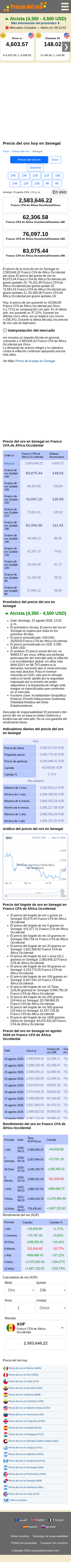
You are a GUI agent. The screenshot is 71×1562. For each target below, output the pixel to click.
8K (57, 183)
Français (57, 1519)
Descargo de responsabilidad (50, 1536)
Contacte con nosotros (54, 1542)
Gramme (35, 167)
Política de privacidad (24, 1542)
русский (50, 1526)
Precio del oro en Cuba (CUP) (24, 1494)
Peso (8, 1300)
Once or (9, 463)
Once (55, 159)
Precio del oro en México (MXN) (25, 1368)
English (39, 1519)
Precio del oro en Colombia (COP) (26, 1401)
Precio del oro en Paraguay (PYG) (26, 1434)
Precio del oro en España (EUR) (25, 1427)
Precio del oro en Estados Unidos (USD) (29, 1408)
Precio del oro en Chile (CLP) (24, 1381)
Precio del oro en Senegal (29, 160)
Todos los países (18, 1500)
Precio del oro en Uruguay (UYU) (26, 1447)
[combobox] (35, 1328)
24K (13, 175)
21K (46, 175)
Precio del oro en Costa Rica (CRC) (27, 1421)
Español (32, 1526)
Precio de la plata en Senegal (35, 361)
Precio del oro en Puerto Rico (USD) (27, 1474)
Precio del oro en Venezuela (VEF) (26, 1414)
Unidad (41, 1300)
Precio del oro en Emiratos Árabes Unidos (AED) (34, 1441)
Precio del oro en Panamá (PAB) (25, 1480)
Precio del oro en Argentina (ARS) (26, 1454)
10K (37, 183)
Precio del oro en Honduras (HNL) (26, 1487)
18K (58, 175)
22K (35, 175)
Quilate (41, 1282)
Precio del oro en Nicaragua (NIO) (26, 1467)
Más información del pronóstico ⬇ (35, 23)
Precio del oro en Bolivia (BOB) (25, 1394)
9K (47, 183)
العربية (23, 1519)
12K (26, 183)
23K (24, 175)
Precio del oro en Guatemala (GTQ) (27, 1461)
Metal (8, 1282)
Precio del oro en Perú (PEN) (23, 1375)
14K (15, 183)
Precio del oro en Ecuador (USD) (25, 1388)
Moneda (10, 1318)
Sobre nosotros (20, 1536)
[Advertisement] (35, 101)
